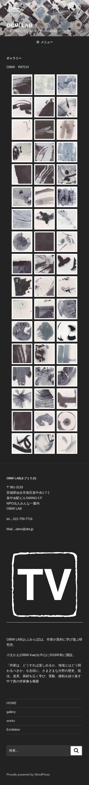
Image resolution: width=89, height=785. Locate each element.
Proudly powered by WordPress (28, 774)
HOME (11, 703)
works (10, 720)
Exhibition (13, 729)
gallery (11, 712)
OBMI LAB (19, 25)
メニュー (47, 42)
